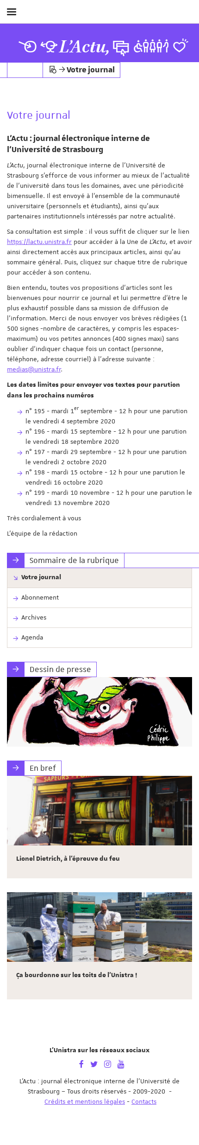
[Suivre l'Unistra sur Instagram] (107, 1063)
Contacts (143, 1101)
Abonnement (40, 597)
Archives (33, 617)
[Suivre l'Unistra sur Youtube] (121, 1063)
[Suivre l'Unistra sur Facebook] (81, 1063)
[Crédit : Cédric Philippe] (99, 712)
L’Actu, (84, 47)
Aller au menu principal (182, 36)
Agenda (32, 637)
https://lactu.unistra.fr (39, 241)
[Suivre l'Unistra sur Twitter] (94, 1063)
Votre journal (41, 577)
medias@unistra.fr (34, 369)
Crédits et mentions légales (84, 1101)
